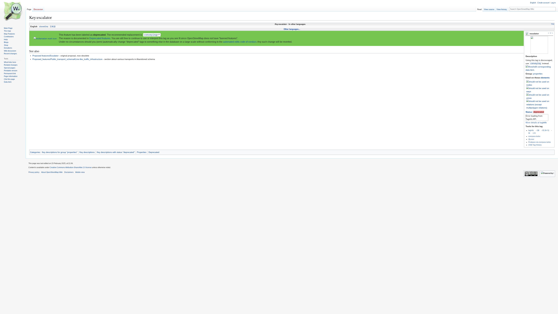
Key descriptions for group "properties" (59, 152)
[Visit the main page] (12, 11)
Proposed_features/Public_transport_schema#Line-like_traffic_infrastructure (67, 59)
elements (545, 77)
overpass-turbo (534, 136)
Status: (529, 112)
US (534, 133)
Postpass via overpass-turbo (539, 142)
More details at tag (536, 122)
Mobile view (80, 172)
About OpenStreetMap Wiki (51, 172)
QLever (531, 139)
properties (537, 74)
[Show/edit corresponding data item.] (539, 70)
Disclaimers (69, 172)
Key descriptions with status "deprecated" (116, 152)
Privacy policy (33, 172)
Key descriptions (87, 152)
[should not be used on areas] (539, 96)
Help (552, 24)
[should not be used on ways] (539, 90)
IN (529, 133)
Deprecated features (99, 38)
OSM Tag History (535, 145)
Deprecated (154, 152)
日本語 (52, 27)
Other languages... (292, 29)
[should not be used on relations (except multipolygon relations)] (539, 104)
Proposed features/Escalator (45, 56)
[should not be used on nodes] (539, 83)
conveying (535, 63)
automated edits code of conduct (239, 42)
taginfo (531, 130)
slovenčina (44, 27)
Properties (141, 152)
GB (538, 130)
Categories (35, 152)
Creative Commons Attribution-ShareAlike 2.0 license (71, 167)
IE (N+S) (545, 130)
